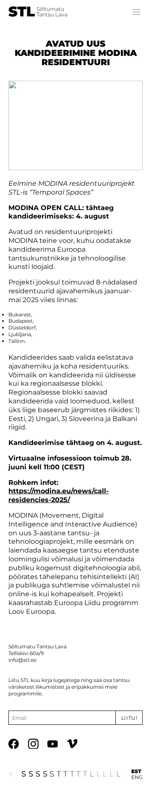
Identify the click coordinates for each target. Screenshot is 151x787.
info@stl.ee (22, 660)
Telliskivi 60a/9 (26, 653)
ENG (137, 777)
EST (136, 771)
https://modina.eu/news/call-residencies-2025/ (58, 495)
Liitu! (129, 718)
